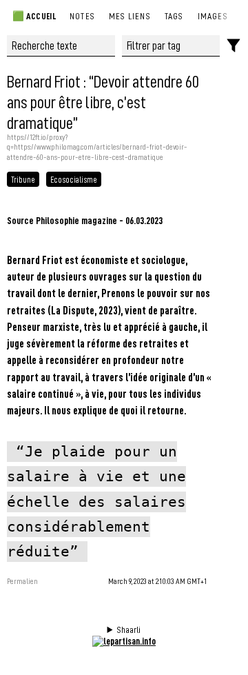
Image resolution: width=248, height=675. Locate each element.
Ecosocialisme (73, 179)
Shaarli (129, 629)
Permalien (22, 581)
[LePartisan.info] (124, 641)
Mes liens (130, 15)
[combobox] (171, 46)
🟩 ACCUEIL (33, 15)
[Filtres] (234, 46)
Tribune (23, 179)
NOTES (82, 15)
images (213, 15)
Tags (174, 15)
